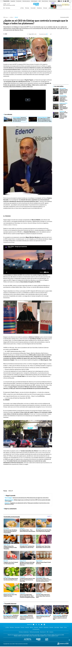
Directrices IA (43, 632)
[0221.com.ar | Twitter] (63, 1)
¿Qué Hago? (56, 627)
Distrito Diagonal (34, 1)
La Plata (22, 8)
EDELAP (10, 490)
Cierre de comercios (26, 1)
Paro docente (18, 1)
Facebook (36, 624)
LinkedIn (44, 624)
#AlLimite (11, 347)
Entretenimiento (36, 629)
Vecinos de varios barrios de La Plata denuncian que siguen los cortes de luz (27, 497)
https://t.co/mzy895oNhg (37, 396)
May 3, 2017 (22, 351)
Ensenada (36, 627)
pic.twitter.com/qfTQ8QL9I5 (10, 349)
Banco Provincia (45, 1)
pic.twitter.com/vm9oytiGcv (41, 367)
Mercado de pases (52, 1)
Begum (61, 627)
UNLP (40, 1)
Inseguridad (13, 1)
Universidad (33, 8)
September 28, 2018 (25, 398)
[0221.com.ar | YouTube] (65, 1)
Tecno (65, 627)
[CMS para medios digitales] (63, 644)
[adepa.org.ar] (27, 639)
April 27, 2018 (25, 369)
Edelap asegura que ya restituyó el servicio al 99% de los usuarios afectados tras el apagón (27, 500)
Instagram (33, 624)
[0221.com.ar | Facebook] (61, 1)
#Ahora (32, 365)
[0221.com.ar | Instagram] (59, 1)
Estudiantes (39, 8)
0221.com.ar (5, 17)
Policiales (27, 8)
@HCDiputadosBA (40, 365)
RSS (47, 632)
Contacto (51, 632)
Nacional (27, 627)
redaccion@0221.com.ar (42, 635)
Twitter (39, 624)
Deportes (41, 627)
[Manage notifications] (69, 640)
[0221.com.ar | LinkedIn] (68, 1)
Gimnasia (45, 8)
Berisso (31, 627)
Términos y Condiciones (24, 632)
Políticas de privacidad (34, 632)
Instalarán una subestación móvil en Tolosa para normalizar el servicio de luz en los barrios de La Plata (27, 503)
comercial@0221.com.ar (53, 635)
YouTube (41, 624)
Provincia (22, 627)
